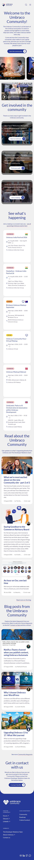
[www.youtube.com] (21, 856)
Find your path (16, 168)
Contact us (6, 837)
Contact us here (15, 625)
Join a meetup (15, 197)
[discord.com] (30, 856)
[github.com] (27, 856)
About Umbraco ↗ (9, 835)
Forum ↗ (6, 816)
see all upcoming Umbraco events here (19, 225)
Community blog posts (25, 754)
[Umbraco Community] (7, 4)
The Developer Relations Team (13, 832)
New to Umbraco (15, 139)
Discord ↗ (6, 818)
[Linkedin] (24, 856)
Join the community (15, 51)
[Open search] (26, 5)
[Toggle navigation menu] (30, 5)
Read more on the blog (23, 600)
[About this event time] (12, 243)
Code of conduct (24, 820)
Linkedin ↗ (6, 821)
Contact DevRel (16, 785)
